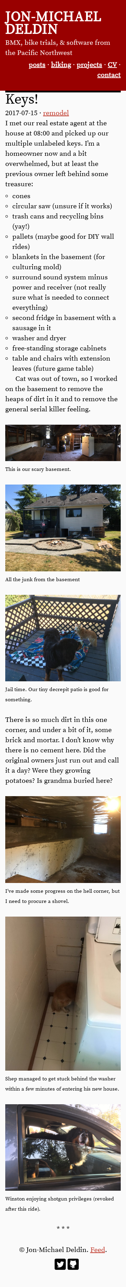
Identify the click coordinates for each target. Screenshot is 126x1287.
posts (37, 65)
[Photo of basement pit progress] (63, 881)
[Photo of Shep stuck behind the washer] (63, 1068)
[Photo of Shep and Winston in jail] (63, 679)
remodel (56, 113)
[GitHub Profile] (73, 1268)
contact (109, 75)
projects (89, 65)
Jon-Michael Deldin (53, 23)
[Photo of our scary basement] (63, 459)
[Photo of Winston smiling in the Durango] (63, 1188)
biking (61, 65)
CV (112, 65)
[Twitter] (60, 1268)
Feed (97, 1250)
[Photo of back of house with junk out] (63, 569)
